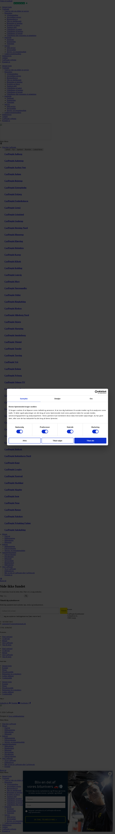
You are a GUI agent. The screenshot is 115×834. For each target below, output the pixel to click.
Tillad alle (90, 441)
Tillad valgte (57, 441)
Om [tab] (91, 399)
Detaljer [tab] (57, 399)
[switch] (45, 431)
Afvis (25, 441)
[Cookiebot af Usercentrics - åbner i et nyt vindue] (96, 392)
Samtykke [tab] (24, 399)
